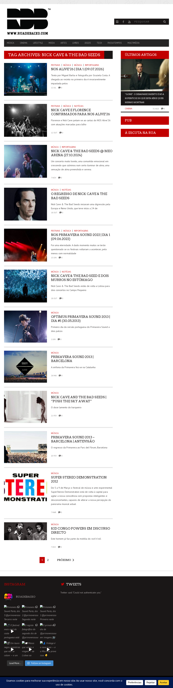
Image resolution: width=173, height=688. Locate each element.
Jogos (88, 42)
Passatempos (115, 42)
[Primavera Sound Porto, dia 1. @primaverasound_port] (48, 613)
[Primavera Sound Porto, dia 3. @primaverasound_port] (12, 613)
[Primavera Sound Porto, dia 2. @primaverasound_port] (30, 613)
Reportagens (92, 65)
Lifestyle (38, 42)
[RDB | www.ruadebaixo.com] (29, 21)
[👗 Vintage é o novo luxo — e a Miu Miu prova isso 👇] (48, 649)
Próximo (64, 560)
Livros (75, 42)
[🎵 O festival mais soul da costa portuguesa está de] (12, 631)
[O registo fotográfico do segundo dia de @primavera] (30, 631)
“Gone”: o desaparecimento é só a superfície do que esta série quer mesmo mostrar (144, 98)
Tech (99, 42)
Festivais (55, 65)
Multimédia (134, 42)
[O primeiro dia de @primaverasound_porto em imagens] (48, 631)
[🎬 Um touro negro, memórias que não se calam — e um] (12, 649)
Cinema (23, 42)
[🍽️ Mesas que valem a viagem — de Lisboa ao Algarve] (30, 649)
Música (10, 42)
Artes (63, 42)
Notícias (78, 106)
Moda (52, 42)
